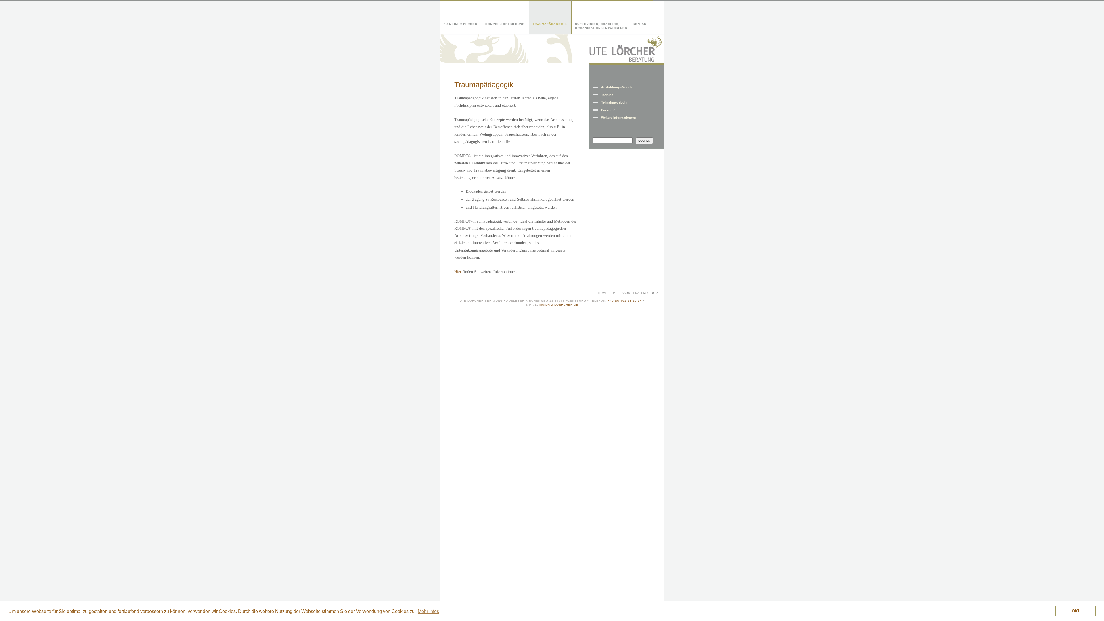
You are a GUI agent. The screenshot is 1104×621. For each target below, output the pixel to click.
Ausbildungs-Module (617, 87)
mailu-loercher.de (558, 304)
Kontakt (640, 24)
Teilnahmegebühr (614, 102)
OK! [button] (1075, 611)
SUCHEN (644, 140)
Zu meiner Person (460, 24)
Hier (457, 272)
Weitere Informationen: (618, 117)
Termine (607, 95)
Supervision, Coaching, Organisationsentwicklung (601, 26)
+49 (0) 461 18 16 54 (625, 300)
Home (602, 293)
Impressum (621, 293)
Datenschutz (646, 293)
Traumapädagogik (550, 24)
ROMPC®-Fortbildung (505, 24)
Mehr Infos (428, 611)
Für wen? (608, 110)
